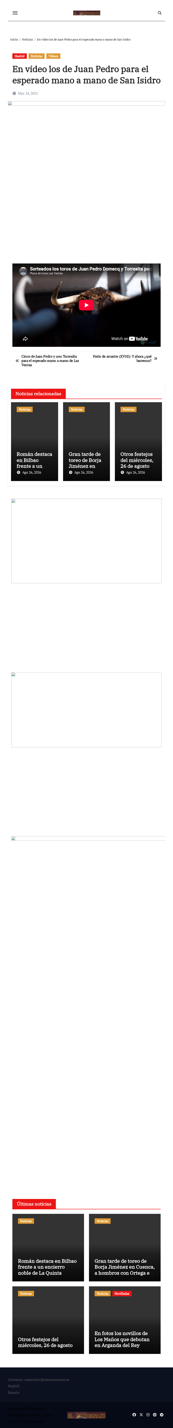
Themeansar (33, 1421)
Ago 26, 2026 (31, 472)
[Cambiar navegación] (15, 13)
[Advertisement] (87, 228)
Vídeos (53, 56)
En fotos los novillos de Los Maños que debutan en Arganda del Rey (122, 1339)
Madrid (20, 56)
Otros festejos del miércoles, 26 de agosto (137, 460)
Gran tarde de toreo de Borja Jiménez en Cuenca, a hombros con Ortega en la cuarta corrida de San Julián (125, 1273)
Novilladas (122, 1293)
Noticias (36, 56)
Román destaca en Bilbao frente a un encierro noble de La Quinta (34, 466)
